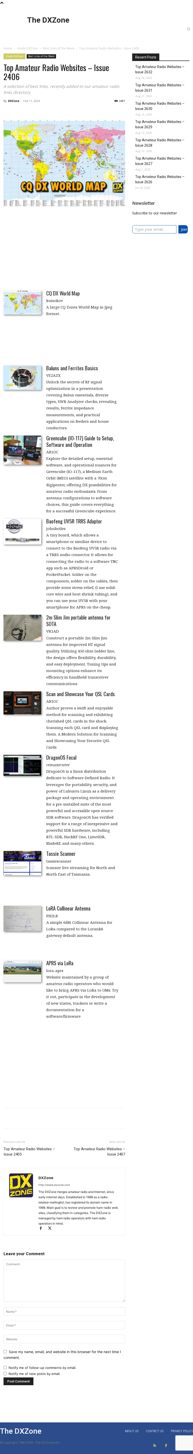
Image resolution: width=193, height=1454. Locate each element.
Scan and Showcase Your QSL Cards (80, 694)
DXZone (13, 101)
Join (184, 229)
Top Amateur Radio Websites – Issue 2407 (99, 1152)
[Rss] (154, 1445)
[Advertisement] (64, 248)
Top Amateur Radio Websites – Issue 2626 (159, 179)
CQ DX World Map (63, 293)
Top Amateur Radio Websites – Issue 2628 (159, 142)
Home (8, 48)
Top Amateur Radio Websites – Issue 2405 (29, 1152)
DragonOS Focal (61, 757)
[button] (188, 29)
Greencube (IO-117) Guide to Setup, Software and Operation (80, 441)
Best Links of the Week (58, 48)
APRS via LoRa (59, 963)
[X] (51, 1229)
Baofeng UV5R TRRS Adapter (74, 521)
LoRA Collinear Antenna (68, 908)
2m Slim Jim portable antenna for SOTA (78, 620)
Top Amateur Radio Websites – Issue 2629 (159, 124)
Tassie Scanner (61, 853)
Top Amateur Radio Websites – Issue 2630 (159, 106)
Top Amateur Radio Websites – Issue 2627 (159, 161)
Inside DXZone (27, 48)
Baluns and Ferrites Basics (72, 368)
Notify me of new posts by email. (35, 1374)
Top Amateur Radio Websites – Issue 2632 (159, 69)
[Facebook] (42, 1229)
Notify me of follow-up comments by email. (42, 1368)
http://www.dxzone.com (54, 1185)
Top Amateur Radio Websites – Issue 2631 (159, 87)
